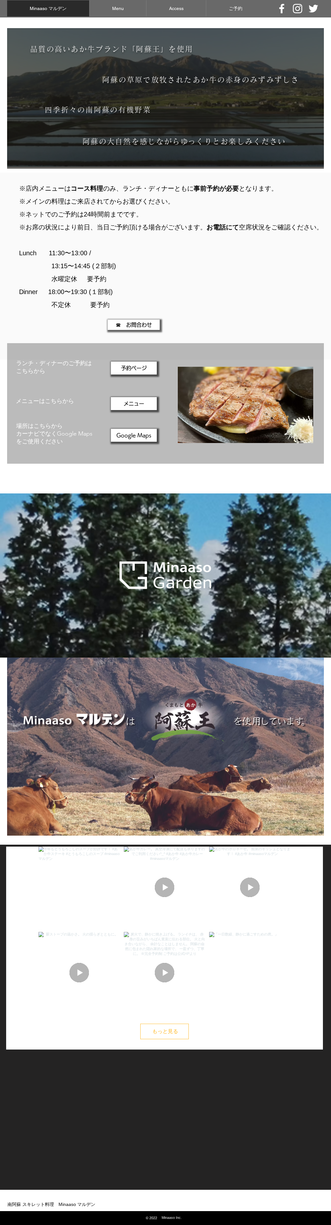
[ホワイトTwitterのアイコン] (313, 8)
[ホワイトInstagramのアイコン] (297, 8)
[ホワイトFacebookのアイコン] (281, 8)
